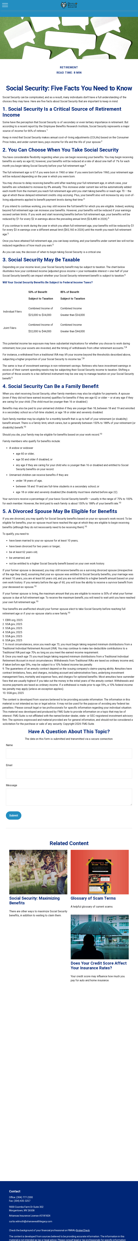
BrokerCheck (83, 1230)
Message (11, 785)
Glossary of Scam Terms (93, 898)
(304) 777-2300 (24, 1197)
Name (9, 745)
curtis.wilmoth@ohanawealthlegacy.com (30, 1221)
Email (9, 765)
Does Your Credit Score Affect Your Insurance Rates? (99, 965)
